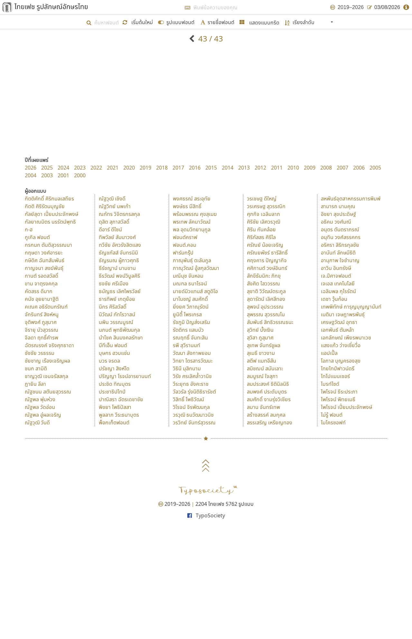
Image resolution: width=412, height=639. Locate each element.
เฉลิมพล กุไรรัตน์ (338, 291)
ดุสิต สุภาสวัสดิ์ (114, 221)
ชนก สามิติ (36, 368)
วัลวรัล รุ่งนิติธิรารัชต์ (194, 391)
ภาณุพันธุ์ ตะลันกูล (192, 260)
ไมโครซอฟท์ (333, 422)
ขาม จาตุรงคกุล (41, 283)
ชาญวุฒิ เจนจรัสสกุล (46, 376)
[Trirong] (192, 38)
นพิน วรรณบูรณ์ (116, 322)
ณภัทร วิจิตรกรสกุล (119, 214)
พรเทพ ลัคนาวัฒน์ (192, 221)
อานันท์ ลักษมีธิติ (338, 252)
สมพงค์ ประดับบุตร (267, 391)
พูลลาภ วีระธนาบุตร (119, 414)
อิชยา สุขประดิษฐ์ (338, 214)
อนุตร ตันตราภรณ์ (340, 229)
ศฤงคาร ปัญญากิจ (267, 260)
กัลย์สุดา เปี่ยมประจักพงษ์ (51, 214)
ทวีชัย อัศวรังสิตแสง (120, 244)
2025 (47, 167)
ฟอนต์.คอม (184, 244)
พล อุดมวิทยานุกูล (192, 229)
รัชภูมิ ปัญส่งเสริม (191, 322)
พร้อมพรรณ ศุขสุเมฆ (195, 214)
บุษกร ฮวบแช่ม (114, 353)
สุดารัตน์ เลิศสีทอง (266, 298)
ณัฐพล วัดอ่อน (40, 407)
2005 (375, 167)
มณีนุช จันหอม (188, 275)
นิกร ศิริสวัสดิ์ (112, 306)
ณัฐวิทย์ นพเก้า (115, 206)
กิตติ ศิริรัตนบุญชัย (45, 206)
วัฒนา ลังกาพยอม (192, 353)
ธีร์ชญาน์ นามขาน (117, 268)
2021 (112, 167)
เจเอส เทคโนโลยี (338, 283)
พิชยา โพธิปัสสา (115, 407)
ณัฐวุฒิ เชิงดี (112, 198)
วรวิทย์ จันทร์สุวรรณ (194, 422)
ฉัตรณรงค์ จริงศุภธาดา (49, 345)
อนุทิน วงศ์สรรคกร (340, 237)
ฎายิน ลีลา (35, 383)
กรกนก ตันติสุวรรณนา (48, 244)
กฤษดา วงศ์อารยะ (43, 252)
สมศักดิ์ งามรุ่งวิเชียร (269, 399)
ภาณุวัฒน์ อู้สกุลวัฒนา (196, 268)
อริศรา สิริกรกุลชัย (340, 244)
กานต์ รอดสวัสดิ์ (41, 275)
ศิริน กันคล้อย (261, 229)
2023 (80, 167)
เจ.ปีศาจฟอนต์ (336, 275)
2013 (244, 167)
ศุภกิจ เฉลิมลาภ (263, 214)
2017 (178, 167)
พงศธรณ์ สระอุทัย (192, 198)
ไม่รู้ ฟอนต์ (331, 414)
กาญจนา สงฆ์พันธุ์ (44, 268)
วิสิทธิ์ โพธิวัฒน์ (188, 399)
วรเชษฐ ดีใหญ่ (261, 198)
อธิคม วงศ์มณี (336, 221)
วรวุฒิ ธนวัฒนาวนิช (193, 414)
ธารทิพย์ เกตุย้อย (117, 298)
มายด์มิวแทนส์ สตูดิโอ (195, 291)
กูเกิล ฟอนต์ (37, 237)
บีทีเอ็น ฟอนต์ (113, 345)
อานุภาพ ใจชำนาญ (340, 260)
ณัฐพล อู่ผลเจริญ (43, 414)
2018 (162, 167)
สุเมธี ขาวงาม (261, 353)
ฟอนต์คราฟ (185, 237)
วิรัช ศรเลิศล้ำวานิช (192, 376)
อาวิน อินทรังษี (336, 268)
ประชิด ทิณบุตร (115, 383)
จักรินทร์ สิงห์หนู (42, 314)
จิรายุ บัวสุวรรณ (41, 329)
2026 (30, 167)
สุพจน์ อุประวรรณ (265, 306)
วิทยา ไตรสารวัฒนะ (192, 360)
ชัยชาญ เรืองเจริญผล (47, 360)
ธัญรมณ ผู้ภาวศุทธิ (119, 260)
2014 (227, 167)
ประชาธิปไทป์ (112, 391)
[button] (138, 22)
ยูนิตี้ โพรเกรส (187, 314)
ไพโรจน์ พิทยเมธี (338, 399)
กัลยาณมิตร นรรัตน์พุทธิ (50, 221)
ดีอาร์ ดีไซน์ (110, 229)
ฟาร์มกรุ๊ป (183, 252)
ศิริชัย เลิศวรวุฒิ (263, 221)
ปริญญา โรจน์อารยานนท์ (125, 376)
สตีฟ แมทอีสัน (261, 360)
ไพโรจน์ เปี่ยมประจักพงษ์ (346, 407)
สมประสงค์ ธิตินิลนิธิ (268, 383)
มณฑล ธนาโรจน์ (190, 283)
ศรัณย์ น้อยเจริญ (265, 244)
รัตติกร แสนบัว (188, 329)
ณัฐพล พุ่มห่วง (40, 399)
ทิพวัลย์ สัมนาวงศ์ (117, 237)
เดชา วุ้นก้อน (334, 298)
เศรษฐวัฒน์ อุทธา (339, 322)
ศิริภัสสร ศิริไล (261, 237)
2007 (342, 167)
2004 (30, 175)
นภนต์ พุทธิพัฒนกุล (119, 329)
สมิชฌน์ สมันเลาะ (265, 368)
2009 (309, 167)
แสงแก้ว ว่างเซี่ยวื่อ (340, 345)
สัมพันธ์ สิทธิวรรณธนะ (270, 322)
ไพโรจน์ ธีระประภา (339, 391)
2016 (195, 167)
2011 (277, 167)
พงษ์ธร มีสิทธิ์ (187, 206)
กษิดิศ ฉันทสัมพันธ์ (44, 260)
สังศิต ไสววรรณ (263, 283)
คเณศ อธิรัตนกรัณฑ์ (46, 306)
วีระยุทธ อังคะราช (191, 383)
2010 (293, 167)
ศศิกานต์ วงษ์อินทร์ (267, 268)
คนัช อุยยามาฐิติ (42, 298)
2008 (326, 167)
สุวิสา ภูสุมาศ (260, 337)
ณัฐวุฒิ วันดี (37, 422)
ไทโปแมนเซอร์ (335, 376)
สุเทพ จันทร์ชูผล (263, 345)
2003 (47, 175)
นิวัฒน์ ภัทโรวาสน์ (117, 314)
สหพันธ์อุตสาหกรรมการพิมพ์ (350, 198)
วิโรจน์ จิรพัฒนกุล (191, 407)
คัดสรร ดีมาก (38, 291)
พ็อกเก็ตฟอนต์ (114, 422)
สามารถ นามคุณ (338, 206)
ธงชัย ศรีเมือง (113, 283)
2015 (211, 167)
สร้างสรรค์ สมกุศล (266, 414)
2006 (359, 167)
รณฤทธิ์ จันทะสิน (190, 337)
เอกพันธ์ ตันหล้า (337, 329)
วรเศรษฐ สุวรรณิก (266, 206)
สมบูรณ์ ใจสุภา (262, 376)
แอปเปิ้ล (329, 353)
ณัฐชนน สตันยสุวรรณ (48, 391)
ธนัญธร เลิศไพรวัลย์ (120, 291)
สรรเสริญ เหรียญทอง (269, 422)
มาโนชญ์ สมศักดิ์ (190, 298)
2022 (96, 167)
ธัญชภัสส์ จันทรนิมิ (118, 252)
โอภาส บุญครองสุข (340, 360)
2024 (63, 167)
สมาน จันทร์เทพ (263, 407)
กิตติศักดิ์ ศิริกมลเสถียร (49, 198)
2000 (80, 175)
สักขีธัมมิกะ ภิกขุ (264, 275)
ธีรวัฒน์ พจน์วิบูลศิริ (119, 275)
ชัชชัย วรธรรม (39, 353)
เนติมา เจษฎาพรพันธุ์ (343, 314)
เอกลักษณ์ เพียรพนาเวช (346, 337)
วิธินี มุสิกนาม (187, 368)
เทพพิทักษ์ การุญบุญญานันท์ (351, 306)
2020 (129, 167)
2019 (145, 167)
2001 (63, 175)
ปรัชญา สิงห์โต (114, 368)
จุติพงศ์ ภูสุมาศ (41, 322)
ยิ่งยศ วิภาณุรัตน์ (191, 306)
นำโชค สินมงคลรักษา (121, 337)
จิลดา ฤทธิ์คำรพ (41, 337)
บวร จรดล (109, 360)
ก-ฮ (29, 229)
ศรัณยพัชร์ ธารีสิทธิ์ (267, 252)
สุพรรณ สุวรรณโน (266, 314)
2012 (260, 167)
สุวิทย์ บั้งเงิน (260, 329)
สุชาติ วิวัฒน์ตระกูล (266, 291)
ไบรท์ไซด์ (330, 383)
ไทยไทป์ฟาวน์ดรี (337, 368)
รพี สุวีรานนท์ (186, 345)
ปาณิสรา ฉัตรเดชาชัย (121, 399)
